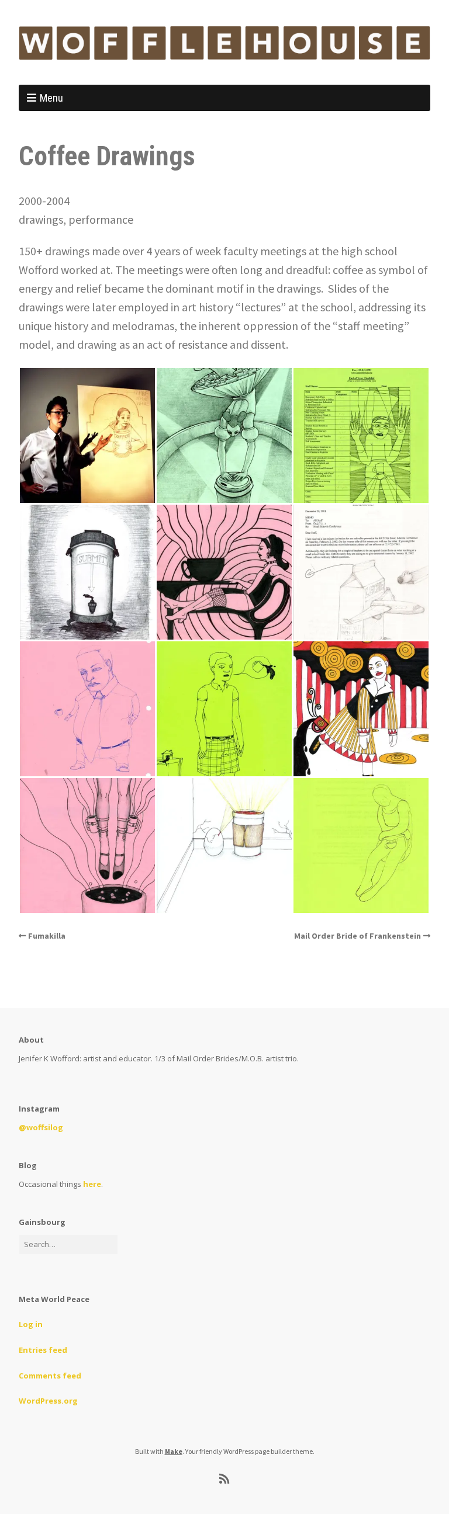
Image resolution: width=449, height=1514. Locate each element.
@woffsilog (41, 1127)
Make (173, 1451)
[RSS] (224, 1479)
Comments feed (50, 1375)
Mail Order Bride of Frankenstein (357, 935)
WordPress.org (48, 1400)
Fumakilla (46, 935)
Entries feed (43, 1350)
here (92, 1184)
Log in (31, 1324)
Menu (51, 98)
